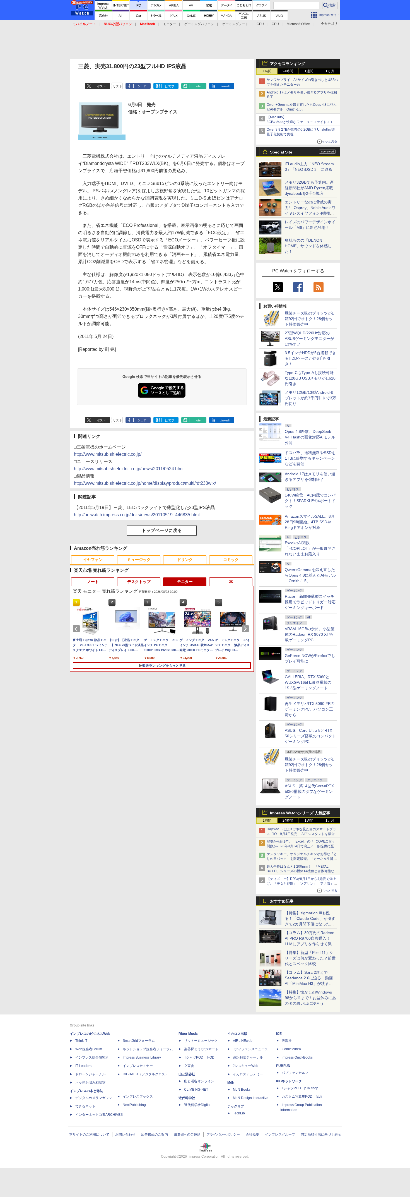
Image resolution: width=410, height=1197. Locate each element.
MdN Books (241, 1090)
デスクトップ (139, 581)
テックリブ (235, 1106)
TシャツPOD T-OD (199, 1057)
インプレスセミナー (138, 1066)
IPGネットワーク (289, 1081)
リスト (117, 86)
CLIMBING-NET (196, 1090)
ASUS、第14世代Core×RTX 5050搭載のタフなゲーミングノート (309, 791)
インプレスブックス (138, 1096)
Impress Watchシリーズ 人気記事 (300, 813)
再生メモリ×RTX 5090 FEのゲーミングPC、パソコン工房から (309, 709)
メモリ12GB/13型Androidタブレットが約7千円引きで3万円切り (310, 398)
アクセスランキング (287, 63)
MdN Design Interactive (250, 1098)
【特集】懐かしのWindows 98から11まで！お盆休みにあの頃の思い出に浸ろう (310, 998)
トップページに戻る (162, 530)
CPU (275, 24)
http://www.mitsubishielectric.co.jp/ (107, 454)
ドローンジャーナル (90, 1074)
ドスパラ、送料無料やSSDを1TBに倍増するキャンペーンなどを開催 (310, 458)
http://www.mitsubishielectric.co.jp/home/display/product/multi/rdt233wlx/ (145, 483)
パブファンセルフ (295, 1073)
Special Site (281, 152)
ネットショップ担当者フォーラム (148, 1049)
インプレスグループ (280, 1134)
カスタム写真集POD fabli (302, 1096)
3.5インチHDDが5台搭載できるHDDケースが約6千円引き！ (310, 358)
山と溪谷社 (187, 1074)
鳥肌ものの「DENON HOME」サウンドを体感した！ (308, 246)
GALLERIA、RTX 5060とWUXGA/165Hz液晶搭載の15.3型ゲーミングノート (308, 682)
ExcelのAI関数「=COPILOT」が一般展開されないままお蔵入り (310, 548)
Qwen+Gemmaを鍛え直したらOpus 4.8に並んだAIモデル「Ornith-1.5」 (310, 575)
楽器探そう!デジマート (201, 1049)
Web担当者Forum (88, 1049)
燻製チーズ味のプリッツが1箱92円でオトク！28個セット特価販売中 (309, 319)
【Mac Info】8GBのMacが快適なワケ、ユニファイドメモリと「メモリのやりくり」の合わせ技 (302, 122)
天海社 (287, 1041)
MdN (231, 1083)
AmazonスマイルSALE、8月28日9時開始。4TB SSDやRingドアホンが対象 (310, 522)
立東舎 (189, 1066)
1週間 (309, 71)
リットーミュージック (201, 1041)
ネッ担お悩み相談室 (90, 1083)
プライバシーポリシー (223, 1134)
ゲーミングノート (235, 24)
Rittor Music (188, 1034)
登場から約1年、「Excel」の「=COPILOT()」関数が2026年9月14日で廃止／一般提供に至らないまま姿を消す (302, 846)
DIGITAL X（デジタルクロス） (145, 1074)
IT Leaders (83, 1066)
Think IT (81, 1041)
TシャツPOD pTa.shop (300, 1088)
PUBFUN (283, 1066)
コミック (231, 559)
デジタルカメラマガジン (93, 1098)
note (198, 86)
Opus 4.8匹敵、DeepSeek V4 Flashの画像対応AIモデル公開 (310, 437)
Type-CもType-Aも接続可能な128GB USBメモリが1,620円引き (310, 378)
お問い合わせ (125, 1134)
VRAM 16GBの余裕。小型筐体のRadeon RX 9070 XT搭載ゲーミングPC (309, 634)
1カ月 (329, 71)
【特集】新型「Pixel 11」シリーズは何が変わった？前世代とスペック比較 (310, 958)
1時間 (267, 71)
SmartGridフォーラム (139, 1041)
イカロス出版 (237, 1034)
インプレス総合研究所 (92, 1057)
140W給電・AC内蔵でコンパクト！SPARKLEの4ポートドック (310, 500)
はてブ (169, 86)
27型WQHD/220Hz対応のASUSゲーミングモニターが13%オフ (309, 338)
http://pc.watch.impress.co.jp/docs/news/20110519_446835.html (137, 514)
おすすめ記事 (281, 901)
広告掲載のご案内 (154, 1134)
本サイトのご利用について (89, 1134)
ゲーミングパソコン (199, 24)
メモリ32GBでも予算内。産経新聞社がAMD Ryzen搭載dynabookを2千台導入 (309, 188)
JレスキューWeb (245, 1066)
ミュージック (139, 559)
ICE (279, 1034)
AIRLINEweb (242, 1041)
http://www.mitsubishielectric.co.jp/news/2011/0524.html (129, 468)
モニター (169, 24)
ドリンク (185, 559)
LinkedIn (225, 86)
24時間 (288, 71)
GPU (260, 24)
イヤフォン (93, 559)
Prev (77, 628)
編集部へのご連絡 (187, 1134)
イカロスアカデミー (248, 1074)
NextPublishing (134, 1105)
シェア (141, 86)
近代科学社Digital (197, 1105)
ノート (93, 581)
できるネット (85, 1106)
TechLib (239, 1113)
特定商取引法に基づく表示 (321, 1134)
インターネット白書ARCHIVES (99, 1115)
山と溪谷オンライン (199, 1081)
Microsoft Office (298, 24)
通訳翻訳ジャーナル (248, 1057)
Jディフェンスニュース (250, 1049)
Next (246, 628)
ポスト (101, 86)
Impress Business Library (142, 1057)
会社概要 (252, 1134)
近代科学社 (187, 1098)
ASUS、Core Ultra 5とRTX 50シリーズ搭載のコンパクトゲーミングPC (310, 736)
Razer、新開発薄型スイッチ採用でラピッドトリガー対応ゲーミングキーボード (310, 602)
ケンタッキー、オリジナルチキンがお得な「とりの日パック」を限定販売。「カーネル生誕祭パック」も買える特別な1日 (302, 858)
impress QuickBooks (297, 1057)
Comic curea (291, 1049)
